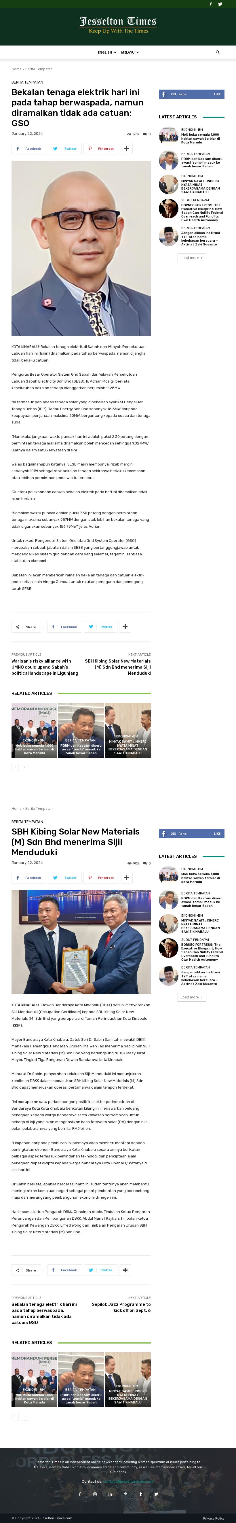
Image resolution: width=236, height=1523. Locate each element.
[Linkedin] (110, 1494)
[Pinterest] (125, 1494)
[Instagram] (95, 1494)
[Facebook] (210, 4)
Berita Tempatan (39, 69)
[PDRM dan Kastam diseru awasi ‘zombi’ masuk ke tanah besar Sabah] (81, 730)
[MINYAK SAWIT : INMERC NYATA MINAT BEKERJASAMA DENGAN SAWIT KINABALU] (128, 730)
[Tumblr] (140, 1494)
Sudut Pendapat (195, 200)
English (105, 52)
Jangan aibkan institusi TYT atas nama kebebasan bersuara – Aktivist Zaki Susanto (200, 238)
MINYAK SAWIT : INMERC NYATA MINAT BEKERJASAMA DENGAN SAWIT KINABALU (128, 747)
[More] (127, 148)
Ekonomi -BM (34, 740)
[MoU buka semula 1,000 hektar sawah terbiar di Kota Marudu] (34, 730)
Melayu (128, 52)
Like (217, 94)
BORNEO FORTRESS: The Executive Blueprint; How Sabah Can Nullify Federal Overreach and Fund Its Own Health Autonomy (202, 212)
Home (17, 69)
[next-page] (24, 767)
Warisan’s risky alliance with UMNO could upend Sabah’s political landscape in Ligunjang (45, 667)
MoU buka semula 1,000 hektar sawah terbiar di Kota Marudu (34, 749)
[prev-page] (15, 767)
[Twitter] (220, 4)
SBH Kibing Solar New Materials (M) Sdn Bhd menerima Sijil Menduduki (118, 667)
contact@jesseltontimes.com (129, 1481)
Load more (190, 257)
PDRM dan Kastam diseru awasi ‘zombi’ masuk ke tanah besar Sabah (81, 749)
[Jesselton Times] (118, 27)
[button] (217, 52)
